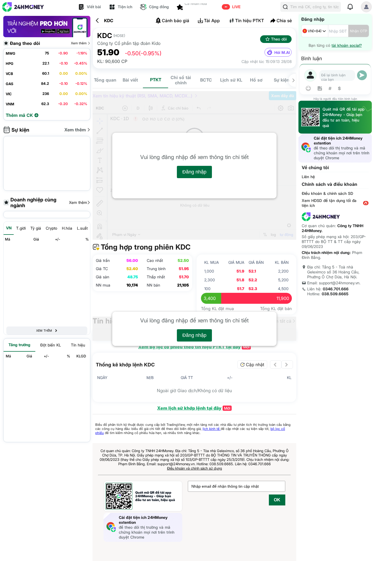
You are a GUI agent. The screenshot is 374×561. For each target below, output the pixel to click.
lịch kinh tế (212, 429)
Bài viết (130, 80)
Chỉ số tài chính (181, 80)
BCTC (206, 80)
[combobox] (314, 31)
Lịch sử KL (231, 80)
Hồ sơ (256, 80)
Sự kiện (281, 80)
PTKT (155, 79)
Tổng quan (105, 80)
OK (277, 500)
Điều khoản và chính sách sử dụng (194, 468)
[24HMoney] (23, 7)
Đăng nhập (194, 172)
